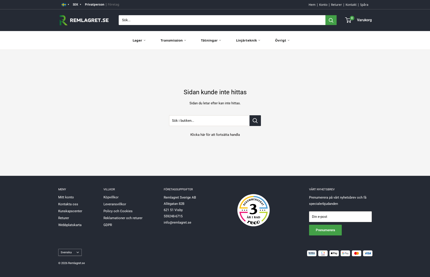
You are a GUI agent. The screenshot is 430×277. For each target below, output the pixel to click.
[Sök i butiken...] (255, 120)
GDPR (107, 225)
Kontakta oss (68, 204)
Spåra (364, 5)
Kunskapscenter (70, 211)
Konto (323, 5)
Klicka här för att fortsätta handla (215, 135)
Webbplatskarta (70, 225)
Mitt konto (66, 197)
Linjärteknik (246, 40)
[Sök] (331, 20)
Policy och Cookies (118, 211)
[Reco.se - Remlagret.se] (253, 205)
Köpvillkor (110, 197)
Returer (336, 5)
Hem (312, 5)
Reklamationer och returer (122, 218)
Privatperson (94, 4)
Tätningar (209, 40)
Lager (137, 40)
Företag (113, 4)
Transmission (172, 40)
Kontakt (351, 5)
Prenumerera (325, 230)
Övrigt (280, 40)
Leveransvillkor (114, 204)
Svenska (66, 252)
